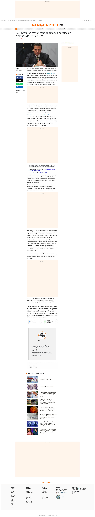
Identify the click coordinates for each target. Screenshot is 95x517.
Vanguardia (37, 345)
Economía (62, 29)
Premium (72, 29)
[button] (16, 29)
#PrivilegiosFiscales (34, 167)
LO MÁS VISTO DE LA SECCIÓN (67, 43)
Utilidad (57, 29)
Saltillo (27, 29)
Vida (68, 29)
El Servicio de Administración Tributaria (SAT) (38, 114)
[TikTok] (90, 20)
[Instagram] (86, 20)
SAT (17, 92)
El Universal (21, 70)
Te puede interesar (33, 365)
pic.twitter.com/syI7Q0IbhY (34, 170)
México (31, 29)
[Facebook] (82, 20)
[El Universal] (42, 335)
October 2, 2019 (43, 172)
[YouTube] (89, 20)
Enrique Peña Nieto (50, 73)
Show (46, 29)
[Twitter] (84, 20)
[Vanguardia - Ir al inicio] (47, 25)
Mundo (36, 29)
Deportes (51, 29)
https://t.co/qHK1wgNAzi (49, 169)
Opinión (42, 29)
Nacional (17, 41)
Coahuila (21, 29)
